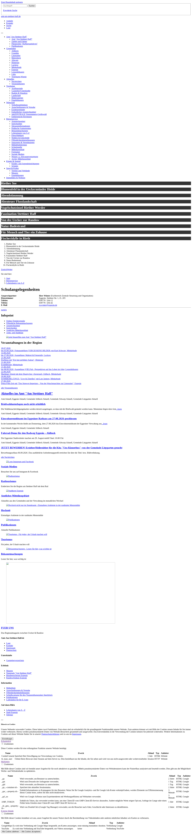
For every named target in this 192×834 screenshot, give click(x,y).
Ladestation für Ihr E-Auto (17, 700)
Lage (8, 643)
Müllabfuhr (11, 688)
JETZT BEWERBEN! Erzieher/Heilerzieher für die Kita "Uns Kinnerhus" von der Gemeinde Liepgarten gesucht (61, 447)
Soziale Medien (9, 466)
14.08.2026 (5, 353)
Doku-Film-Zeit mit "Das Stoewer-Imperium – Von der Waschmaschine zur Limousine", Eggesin (41, 383)
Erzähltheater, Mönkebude (12, 365)
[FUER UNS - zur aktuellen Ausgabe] (60, 623)
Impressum (10, 648)
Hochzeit (5, 510)
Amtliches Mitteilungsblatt (17, 330)
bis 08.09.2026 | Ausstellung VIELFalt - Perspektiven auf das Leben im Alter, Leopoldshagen (39, 369)
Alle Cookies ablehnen (10, 832)
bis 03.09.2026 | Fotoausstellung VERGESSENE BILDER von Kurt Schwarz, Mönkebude (39, 350)
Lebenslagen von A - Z (15, 710)
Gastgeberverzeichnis (15, 660)
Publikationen (8, 524)
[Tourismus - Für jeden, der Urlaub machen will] (26, 534)
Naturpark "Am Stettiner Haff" (19, 673)
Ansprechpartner (13, 326)
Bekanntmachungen (12, 554)
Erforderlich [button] (6, 741)
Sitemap (9, 715)
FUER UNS (7, 627)
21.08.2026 (5, 357)
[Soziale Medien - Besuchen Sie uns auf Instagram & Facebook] (20, 462)
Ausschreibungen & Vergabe (18, 690)
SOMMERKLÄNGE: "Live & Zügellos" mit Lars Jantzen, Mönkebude (30, 379)
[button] (4, 269)
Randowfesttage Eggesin (16, 678)
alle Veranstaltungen (9, 388)
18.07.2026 (5, 348)
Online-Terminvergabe (15, 321)
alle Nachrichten (7, 457)
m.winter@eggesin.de (48, 305)
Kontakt (9, 645)
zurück (4, 310)
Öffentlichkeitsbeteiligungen (18, 693)
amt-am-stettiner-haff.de (11, 16)
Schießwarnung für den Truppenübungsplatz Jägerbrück (29, 695)
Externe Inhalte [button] (7, 811)
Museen (9, 671)
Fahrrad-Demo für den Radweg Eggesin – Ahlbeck (28, 433)
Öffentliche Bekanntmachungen (19, 323)
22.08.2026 (5, 372)
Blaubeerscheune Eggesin (17, 675)
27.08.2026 (5, 381)
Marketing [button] (5, 762)
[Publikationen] (13, 520)
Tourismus (6, 539)
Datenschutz (11, 650)
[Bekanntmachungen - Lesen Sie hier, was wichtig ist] (28, 549)
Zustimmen (8, 744)
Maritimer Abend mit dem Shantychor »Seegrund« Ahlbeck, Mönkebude (31, 374)
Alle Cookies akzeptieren (31, 832)
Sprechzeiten (11, 328)
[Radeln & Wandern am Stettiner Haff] (13, 476)
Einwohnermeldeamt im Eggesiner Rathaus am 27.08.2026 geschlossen (39, 418)
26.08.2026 (5, 376)
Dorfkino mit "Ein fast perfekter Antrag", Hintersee (22, 360)
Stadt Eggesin (12, 712)
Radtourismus (8, 481)
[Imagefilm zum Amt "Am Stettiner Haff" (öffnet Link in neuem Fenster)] (26, 337)
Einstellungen (7, 739)
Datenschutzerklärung (50, 734)
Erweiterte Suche (10, 10)
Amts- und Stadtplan (14, 333)
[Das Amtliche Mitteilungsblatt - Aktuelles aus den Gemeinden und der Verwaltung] (14, 491)
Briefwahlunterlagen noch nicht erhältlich (23, 404)
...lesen (119, 409)
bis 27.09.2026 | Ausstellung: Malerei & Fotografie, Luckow (26, 355)
